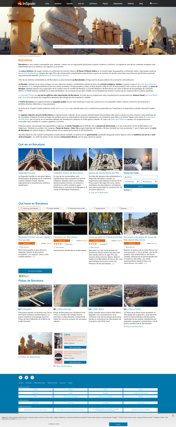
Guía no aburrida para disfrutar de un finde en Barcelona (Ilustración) (75, 353)
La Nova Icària (133, 309)
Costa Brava (70, 403)
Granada (35, 389)
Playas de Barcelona (30, 280)
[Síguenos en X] (26, 377)
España (69, 3)
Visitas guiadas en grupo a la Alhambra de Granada (71, 410)
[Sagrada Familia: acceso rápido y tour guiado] (35, 223)
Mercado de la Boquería (147, 84)
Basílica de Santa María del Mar (55, 75)
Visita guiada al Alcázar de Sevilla (140, 410)
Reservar (26, 243)
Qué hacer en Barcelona (33, 203)
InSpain (29, 3)
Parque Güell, (63, 108)
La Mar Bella (97, 309)
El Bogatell (26, 309)
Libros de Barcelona (64, 366)
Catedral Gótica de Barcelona (68, 172)
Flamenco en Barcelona (65, 237)
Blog (141, 3)
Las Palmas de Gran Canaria (140, 393)
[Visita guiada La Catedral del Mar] (105, 223)
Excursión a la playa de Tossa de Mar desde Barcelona (140, 238)
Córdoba (140, 389)
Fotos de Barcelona (30, 357)
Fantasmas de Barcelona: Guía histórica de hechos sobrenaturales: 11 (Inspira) (74, 338)
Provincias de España (28, 56)
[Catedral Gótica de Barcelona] (70, 159)
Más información (75, 347)
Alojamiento (117, 3)
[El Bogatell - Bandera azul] (35, 295)
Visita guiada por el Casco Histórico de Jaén (35, 410)
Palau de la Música (118, 119)
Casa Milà (26, 97)
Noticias (131, 3)
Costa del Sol (35, 403)
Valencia (140, 396)
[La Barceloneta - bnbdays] (70, 295)
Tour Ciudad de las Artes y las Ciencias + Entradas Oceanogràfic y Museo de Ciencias (105, 409)
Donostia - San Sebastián (70, 396)
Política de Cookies (53, 383)
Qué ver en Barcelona (31, 144)
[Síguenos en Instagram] (32, 377)
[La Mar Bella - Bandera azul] (105, 295)
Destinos (58, 3)
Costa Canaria (140, 403)
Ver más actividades (35, 271)
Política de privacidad (39, 383)
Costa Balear (105, 403)
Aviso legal (29, 383)
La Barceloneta (63, 309)
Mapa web (63, 383)
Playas (105, 3)
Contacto (21, 383)
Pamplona (105, 393)
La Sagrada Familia (26, 95)
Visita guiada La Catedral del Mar (105, 237)
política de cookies (21, 419)
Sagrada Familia (26, 172)
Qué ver (81, 3)
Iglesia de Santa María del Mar (104, 172)
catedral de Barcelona (29, 73)
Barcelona (37, 56)
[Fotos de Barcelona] (35, 343)
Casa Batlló (152, 95)
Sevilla (105, 389)
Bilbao (35, 396)
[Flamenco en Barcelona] (70, 223)
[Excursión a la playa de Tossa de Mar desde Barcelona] (141, 223)
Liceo (30, 86)
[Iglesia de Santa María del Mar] (105, 159)
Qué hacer (93, 3)
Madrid (71, 393)
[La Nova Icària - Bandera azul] (141, 295)
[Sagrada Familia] (35, 159)
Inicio (47, 3)
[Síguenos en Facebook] (20, 377)
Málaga (70, 389)
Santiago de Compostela (105, 396)
